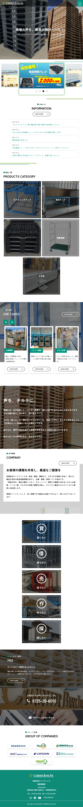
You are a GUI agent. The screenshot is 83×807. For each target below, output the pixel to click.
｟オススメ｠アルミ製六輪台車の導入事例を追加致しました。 (36, 124)
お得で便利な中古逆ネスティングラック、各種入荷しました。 (36, 155)
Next (12, 321)
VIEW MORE (39, 114)
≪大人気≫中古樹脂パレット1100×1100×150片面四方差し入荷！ (37, 132)
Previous (5, 321)
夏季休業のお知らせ (20, 140)
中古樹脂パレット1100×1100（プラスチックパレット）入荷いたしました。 (41, 147)
